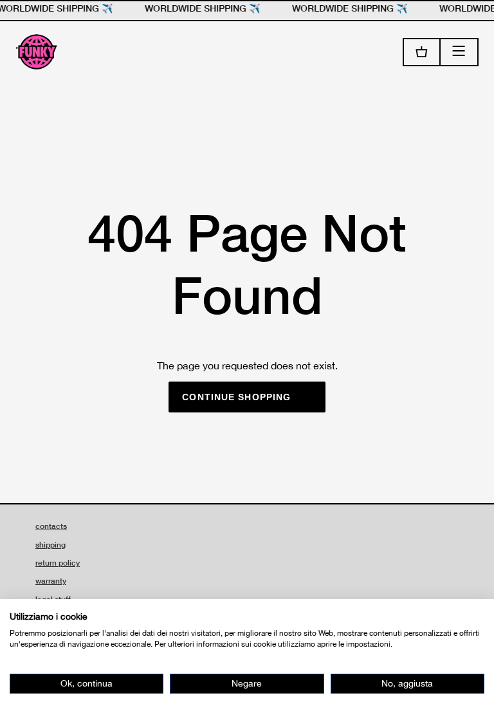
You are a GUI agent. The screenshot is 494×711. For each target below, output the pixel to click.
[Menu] (460, 52)
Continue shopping (236, 397)
